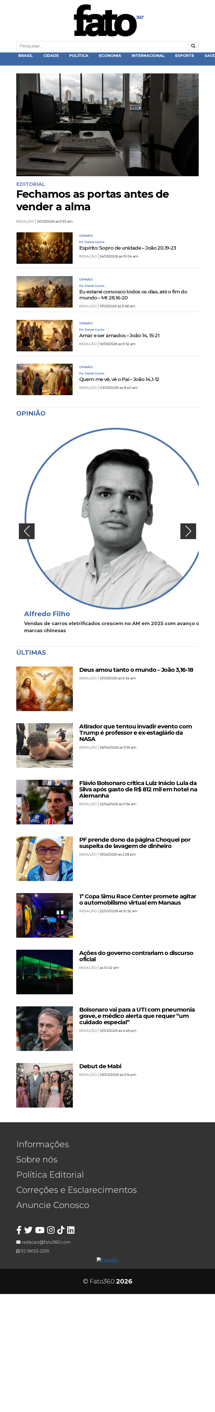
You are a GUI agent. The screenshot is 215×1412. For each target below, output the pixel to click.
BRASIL (25, 55)
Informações (42, 1144)
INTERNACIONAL (148, 55)
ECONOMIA (110, 55)
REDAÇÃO (25, 221)
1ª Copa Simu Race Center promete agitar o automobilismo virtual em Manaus (137, 899)
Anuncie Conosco (52, 1205)
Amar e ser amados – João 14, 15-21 (119, 335)
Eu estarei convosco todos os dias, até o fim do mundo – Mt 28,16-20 (133, 295)
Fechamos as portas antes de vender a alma (92, 200)
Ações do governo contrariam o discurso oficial (136, 956)
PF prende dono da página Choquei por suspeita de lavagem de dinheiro (134, 842)
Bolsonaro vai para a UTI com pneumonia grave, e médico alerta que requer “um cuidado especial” (137, 1015)
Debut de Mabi (100, 1066)
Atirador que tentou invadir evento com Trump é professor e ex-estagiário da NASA (135, 732)
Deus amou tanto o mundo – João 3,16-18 (136, 670)
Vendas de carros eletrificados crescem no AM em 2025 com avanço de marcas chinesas (113, 627)
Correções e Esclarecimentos (76, 1190)
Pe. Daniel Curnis (92, 242)
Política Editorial (50, 1174)
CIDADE (51, 55)
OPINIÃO (86, 236)
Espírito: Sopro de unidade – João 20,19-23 (127, 248)
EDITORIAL (30, 184)
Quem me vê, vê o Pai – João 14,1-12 (119, 379)
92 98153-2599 (34, 1251)
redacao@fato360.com (45, 1242)
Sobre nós (36, 1159)
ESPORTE (184, 55)
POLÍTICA (78, 55)
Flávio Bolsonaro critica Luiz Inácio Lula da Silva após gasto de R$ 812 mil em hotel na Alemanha (138, 789)
